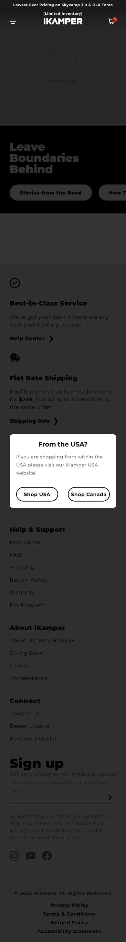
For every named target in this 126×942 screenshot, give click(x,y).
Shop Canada (89, 494)
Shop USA (37, 494)
